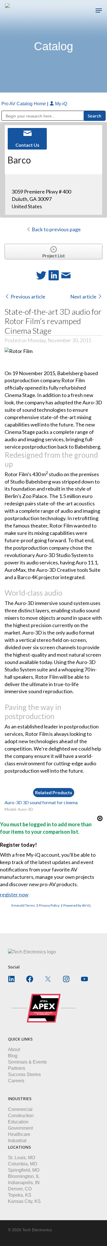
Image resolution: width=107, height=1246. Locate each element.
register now (14, 894)
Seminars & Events (27, 1062)
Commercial (20, 1109)
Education (18, 1121)
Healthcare (19, 1134)
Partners (16, 1068)
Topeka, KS (19, 1195)
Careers (16, 1080)
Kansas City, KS (24, 1201)
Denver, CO (20, 1188)
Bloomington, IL (24, 1176)
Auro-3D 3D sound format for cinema (41, 802)
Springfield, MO (23, 1170)
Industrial (17, 1140)
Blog (12, 1055)
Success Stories (24, 1074)
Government (20, 1128)
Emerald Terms (23, 905)
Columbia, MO (22, 1163)
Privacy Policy (49, 905)
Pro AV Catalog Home (24, 103)
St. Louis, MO (21, 1157)
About (14, 1049)
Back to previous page (56, 229)
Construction (21, 1115)
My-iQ (60, 103)
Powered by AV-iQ (77, 905)
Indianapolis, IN (24, 1182)
